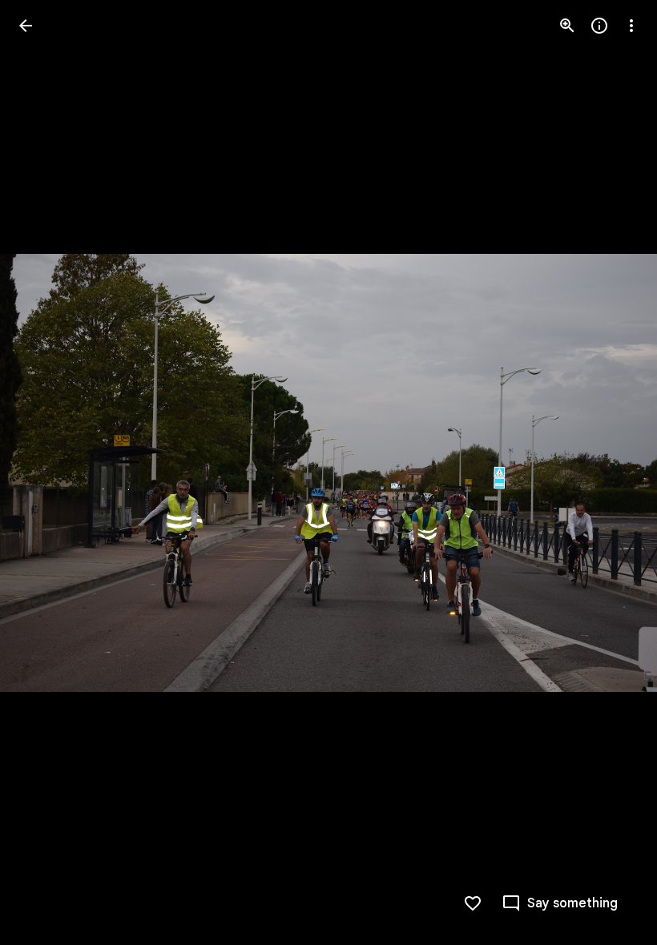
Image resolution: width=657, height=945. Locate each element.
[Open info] (599, 26)
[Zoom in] (567, 26)
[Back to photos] (25, 25)
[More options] (631, 26)
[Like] (472, 903)
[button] (44, 472)
